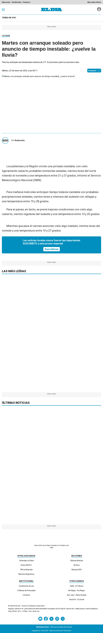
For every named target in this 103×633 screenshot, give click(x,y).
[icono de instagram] (57, 619)
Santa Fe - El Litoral (76, 599)
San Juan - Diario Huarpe (76, 595)
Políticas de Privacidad (26, 590)
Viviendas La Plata (26, 561)
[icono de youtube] (40, 619)
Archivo (77, 565)
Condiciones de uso (26, 586)
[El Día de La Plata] (51, 9)
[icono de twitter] (51, 619)
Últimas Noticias (76, 561)
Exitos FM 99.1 (26, 565)
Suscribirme (52, 249)
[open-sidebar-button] (3, 9)
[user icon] (99, 10)
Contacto (26, 595)
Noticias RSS (77, 570)
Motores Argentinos (26, 574)
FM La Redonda (26, 570)
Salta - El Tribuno (76, 586)
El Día (16, 606)
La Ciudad (6, 35)
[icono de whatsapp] (63, 619)
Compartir (92, 71)
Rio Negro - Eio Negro (76, 590)
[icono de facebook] (46, 619)
